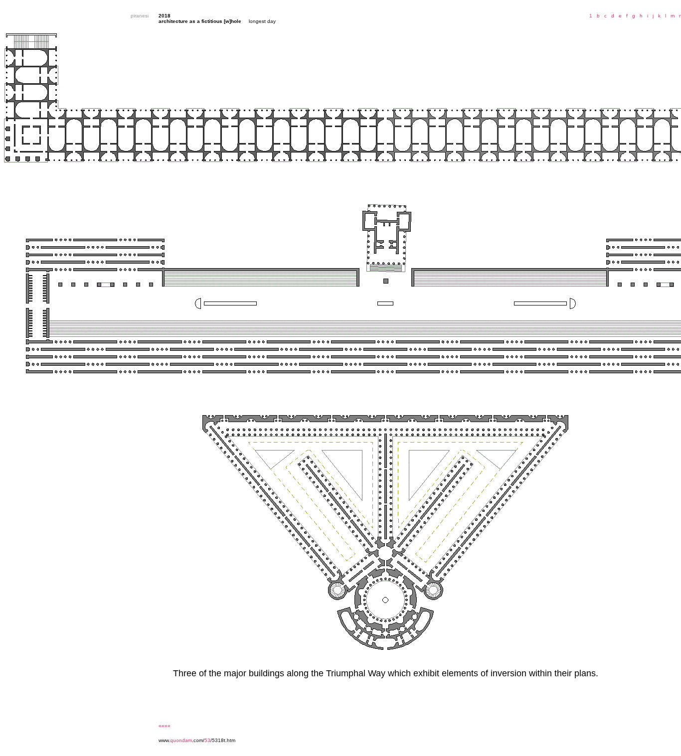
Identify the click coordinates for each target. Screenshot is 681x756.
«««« (164, 726)
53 (207, 740)
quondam (181, 740)
